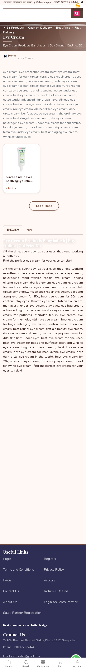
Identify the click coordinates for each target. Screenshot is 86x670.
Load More (44, 206)
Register (50, 559)
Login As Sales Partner (60, 602)
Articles (49, 580)
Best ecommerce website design (25, 625)
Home (12, 56)
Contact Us (11, 591)
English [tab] (13, 230)
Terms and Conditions (18, 569)
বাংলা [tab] (29, 230)
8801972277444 (23, 647)
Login (7, 559)
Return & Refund (56, 591)
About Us (10, 602)
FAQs (7, 580)
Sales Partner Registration (22, 612)
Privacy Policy (54, 569)
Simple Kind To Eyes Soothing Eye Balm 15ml (19, 179)
